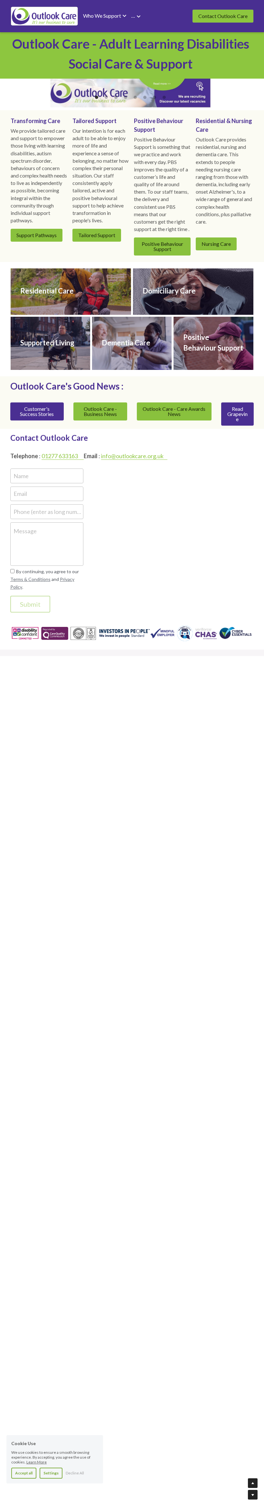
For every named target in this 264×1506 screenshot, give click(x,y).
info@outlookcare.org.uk (132, 455)
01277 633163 (60, 455)
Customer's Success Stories (37, 411)
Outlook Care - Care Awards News (174, 411)
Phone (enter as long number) (47, 511)
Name (21, 475)
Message (25, 531)
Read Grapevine (237, 414)
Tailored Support (96, 235)
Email (20, 493)
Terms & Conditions (30, 579)
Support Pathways (36, 235)
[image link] (44, 15)
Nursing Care (216, 244)
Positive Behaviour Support (162, 246)
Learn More (36, 1462)
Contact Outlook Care (223, 16)
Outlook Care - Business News (100, 411)
